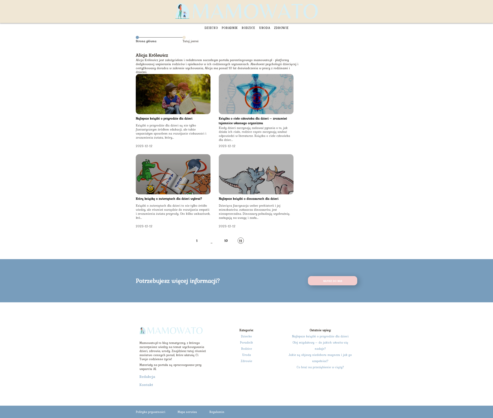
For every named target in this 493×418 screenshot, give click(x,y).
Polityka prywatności (150, 412)
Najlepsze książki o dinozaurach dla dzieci (248, 198)
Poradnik (230, 27)
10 (226, 240)
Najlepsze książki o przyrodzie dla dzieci (164, 118)
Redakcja (147, 376)
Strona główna (146, 41)
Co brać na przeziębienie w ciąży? (320, 367)
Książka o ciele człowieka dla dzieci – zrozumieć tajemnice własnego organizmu (253, 120)
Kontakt (146, 384)
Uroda (264, 27)
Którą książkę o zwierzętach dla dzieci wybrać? (169, 198)
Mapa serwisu (187, 412)
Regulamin (216, 412)
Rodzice (248, 27)
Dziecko (211, 27)
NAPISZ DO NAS (332, 281)
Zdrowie (281, 27)
